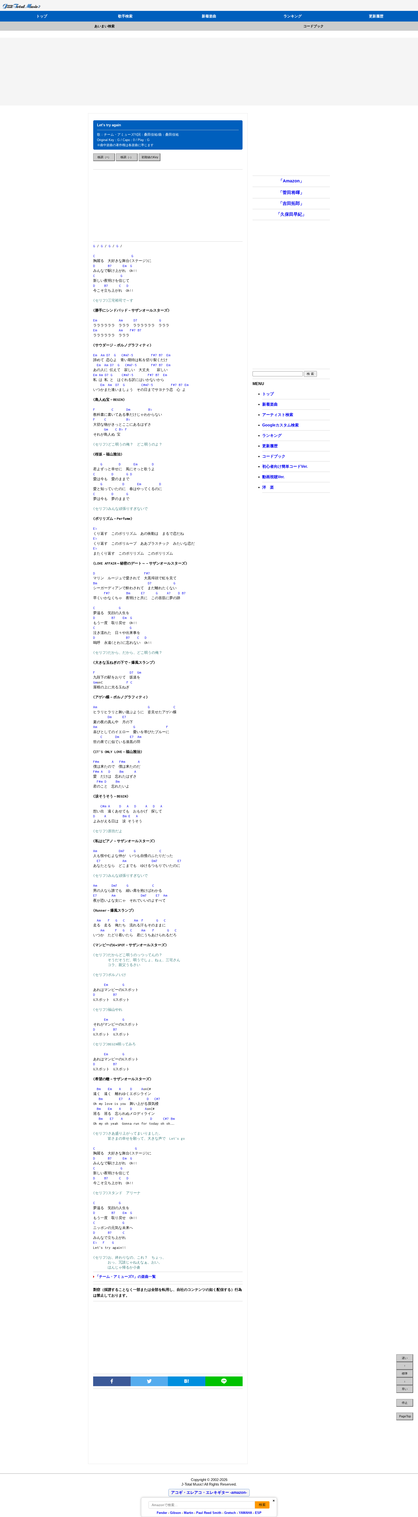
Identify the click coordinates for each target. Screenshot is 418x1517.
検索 (262, 1505)
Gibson (175, 1513)
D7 (135, 320)
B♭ (150, 409)
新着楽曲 (209, 16)
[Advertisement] (209, 71)
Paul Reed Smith (208, 1513)
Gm (106, 429)
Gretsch (230, 1513)
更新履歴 (376, 16)
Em (125, 266)
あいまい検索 (104, 26)
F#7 (133, 330)
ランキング (293, 16)
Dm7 (122, 851)
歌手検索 (125, 16)
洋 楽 (268, 487)
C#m (103, 806)
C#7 (157, 1099)
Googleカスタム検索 (280, 425)
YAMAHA (245, 1513)
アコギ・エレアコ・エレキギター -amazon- (209, 1492)
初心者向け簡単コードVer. (285, 466)
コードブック (313, 26)
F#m (96, 762)
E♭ (95, 528)
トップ (41, 16)
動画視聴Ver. (273, 477)
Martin (188, 1513)
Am (121, 320)
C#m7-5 (127, 355)
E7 (143, 593)
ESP (258, 1513)
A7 (169, 593)
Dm (128, 409)
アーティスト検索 (277, 415)
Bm (95, 583)
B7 (110, 266)
